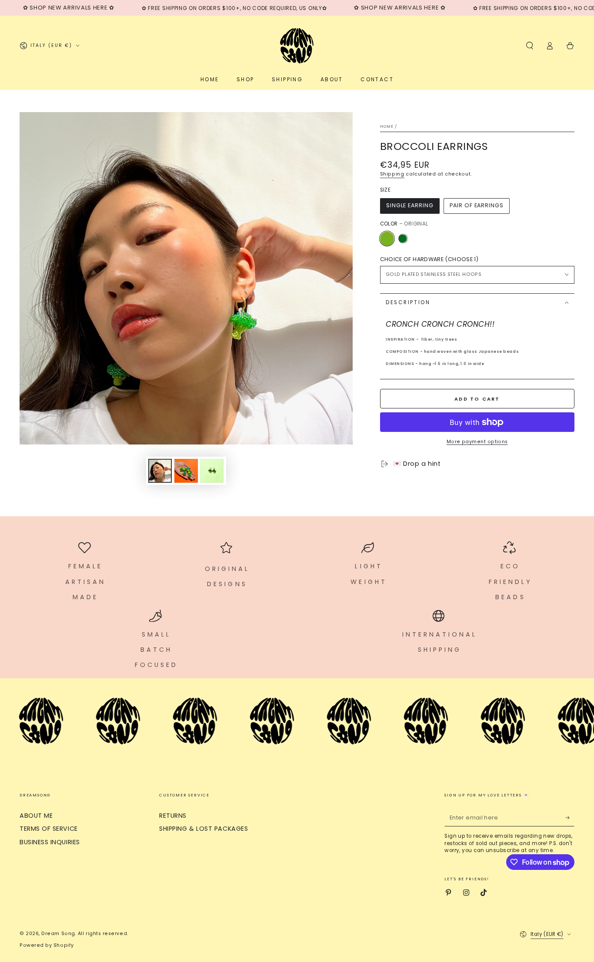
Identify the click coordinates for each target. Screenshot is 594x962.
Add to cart (477, 398)
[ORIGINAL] (387, 238)
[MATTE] (403, 238)
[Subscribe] (569, 817)
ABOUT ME (36, 815)
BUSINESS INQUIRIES (50, 842)
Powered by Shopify (47, 945)
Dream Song (58, 933)
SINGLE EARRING (410, 205)
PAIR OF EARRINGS (476, 205)
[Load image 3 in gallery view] (186, 471)
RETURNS (173, 815)
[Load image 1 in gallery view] (160, 471)
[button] (529, 45)
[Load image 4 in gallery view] (212, 471)
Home (387, 126)
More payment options (477, 441)
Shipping (392, 174)
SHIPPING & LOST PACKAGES (203, 828)
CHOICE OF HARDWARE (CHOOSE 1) (429, 259)
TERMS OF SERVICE (49, 828)
